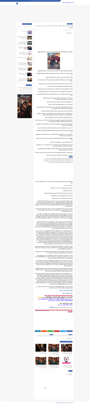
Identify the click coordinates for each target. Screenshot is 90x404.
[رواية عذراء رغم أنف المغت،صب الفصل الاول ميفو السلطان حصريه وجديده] (66, 348)
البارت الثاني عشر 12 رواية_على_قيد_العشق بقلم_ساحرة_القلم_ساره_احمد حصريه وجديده (57, 159)
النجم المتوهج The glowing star (65, 2)
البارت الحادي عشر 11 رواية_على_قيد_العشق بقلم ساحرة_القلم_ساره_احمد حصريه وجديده (57, 160)
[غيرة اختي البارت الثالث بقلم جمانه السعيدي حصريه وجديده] (40, 348)
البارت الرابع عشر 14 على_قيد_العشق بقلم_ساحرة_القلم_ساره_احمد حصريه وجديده (58, 158)
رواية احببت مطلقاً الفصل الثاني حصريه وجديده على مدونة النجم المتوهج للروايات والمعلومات (22, 68)
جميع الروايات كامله (24, 31)
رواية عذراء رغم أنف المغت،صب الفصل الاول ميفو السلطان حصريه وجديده (67, 353)
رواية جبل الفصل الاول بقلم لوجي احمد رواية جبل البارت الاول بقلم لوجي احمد (23, 53)
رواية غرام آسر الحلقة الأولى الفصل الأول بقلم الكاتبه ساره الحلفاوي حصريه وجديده (67, 366)
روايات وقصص (70, 23)
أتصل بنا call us (39, 0)
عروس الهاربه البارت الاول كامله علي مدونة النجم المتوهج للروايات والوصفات (22, 37)
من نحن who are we (33, 0)
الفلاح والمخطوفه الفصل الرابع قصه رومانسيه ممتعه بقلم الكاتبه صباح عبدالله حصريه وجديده (40, 366)
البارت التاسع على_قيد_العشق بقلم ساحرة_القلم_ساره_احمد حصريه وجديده (59, 162)
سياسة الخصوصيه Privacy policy (55, 0)
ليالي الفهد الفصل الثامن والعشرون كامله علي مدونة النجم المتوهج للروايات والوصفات (22, 42)
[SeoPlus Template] (73, 402)
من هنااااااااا (53, 307)
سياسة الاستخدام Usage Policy (46, 0)
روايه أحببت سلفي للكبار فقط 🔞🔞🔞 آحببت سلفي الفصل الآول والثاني (22, 48)
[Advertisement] (45, 14)
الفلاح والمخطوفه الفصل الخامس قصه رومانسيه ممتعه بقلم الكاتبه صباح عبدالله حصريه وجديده (54, 366)
